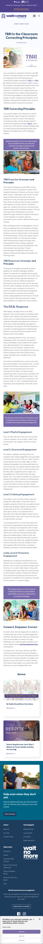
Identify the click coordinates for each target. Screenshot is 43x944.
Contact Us (7, 851)
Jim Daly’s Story (8, 836)
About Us (6, 829)
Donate (5, 855)
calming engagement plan (29, 644)
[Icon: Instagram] (24, 913)
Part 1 (30, 80)
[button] (34, 16)
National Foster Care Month (10, 878)
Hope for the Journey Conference (10, 866)
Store (5, 883)
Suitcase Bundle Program (8, 859)
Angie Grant (23, 42)
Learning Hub (27, 833)
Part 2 (30, 123)
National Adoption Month (9, 872)
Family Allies (24, 24)
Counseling (27, 836)
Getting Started (28, 829)
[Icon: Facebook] (18, 913)
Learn (16, 24)
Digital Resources (29, 840)
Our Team (6, 833)
